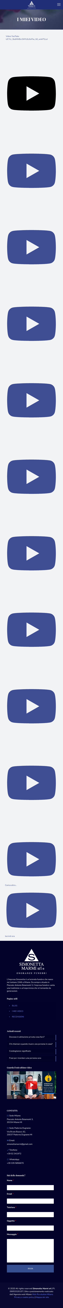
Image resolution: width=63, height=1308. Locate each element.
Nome (10, 1180)
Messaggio (12, 1234)
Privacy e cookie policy (24, 1297)
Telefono (11, 1207)
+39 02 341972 (14, 1153)
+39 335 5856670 (15, 1163)
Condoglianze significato (20, 1051)
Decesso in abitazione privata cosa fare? (26, 1037)
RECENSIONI (18, 1016)
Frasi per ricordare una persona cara (25, 1058)
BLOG (14, 1005)
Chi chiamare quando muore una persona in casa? (31, 1044)
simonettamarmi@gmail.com (19, 1144)
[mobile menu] (58, 4)
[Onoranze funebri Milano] (31, 4)
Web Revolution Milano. (42, 1294)
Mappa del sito (42, 1297)
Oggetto (11, 1220)
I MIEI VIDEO (17, 1011)
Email (10, 1194)
